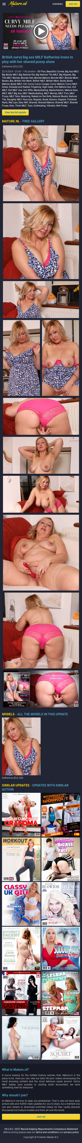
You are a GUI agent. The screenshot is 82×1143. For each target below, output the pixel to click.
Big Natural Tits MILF (47, 74)
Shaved (33, 102)
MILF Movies (50, 93)
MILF (4, 93)
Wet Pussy (61, 105)
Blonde (16, 77)
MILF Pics (63, 93)
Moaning (25, 96)
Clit (25, 84)
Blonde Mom (71, 77)
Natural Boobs (60, 96)
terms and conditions (47, 1132)
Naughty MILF (14, 99)
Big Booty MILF (10, 74)
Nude (45, 99)
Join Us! (72, 4)
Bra (11, 80)
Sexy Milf (23, 102)
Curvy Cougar (42, 84)
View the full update (15, 112)
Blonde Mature (42, 77)
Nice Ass (27, 99)
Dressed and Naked (19, 87)
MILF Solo (14, 96)
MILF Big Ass (15, 93)
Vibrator (51, 105)
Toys (29, 105)
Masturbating (41, 90)
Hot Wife (28, 90)
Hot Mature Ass (62, 87)
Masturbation (56, 90)
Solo (11, 105)
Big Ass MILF (72, 71)
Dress (5, 87)
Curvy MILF (71, 84)
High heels (47, 87)
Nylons (53, 99)
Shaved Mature (46, 102)
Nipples (37, 99)
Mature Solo (71, 90)
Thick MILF (20, 105)
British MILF (39, 80)
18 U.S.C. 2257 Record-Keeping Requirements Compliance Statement (41, 1129)
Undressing (39, 105)
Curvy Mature (57, 84)
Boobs (5, 80)
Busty (63, 80)
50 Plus (41, 71)
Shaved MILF (62, 102)
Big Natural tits (27, 74)
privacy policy (71, 1132)
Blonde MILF (57, 77)
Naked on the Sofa (41, 96)
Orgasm (62, 99)
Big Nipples (65, 74)
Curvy (31, 84)
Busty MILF (16, 84)
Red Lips (13, 102)
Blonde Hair (27, 77)
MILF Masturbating (33, 93)
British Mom (52, 80)
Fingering (36, 87)
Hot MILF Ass (15, 90)
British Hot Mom (23, 80)
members (58, 4)
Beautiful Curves (55, 71)
